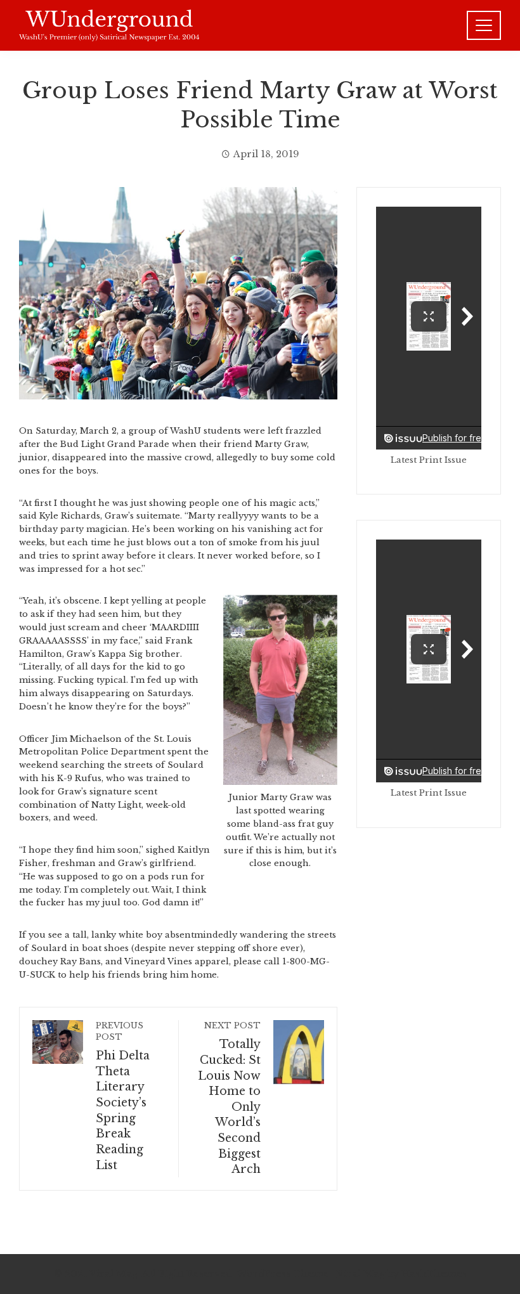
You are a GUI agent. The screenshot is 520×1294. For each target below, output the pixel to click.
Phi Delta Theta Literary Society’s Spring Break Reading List (123, 1096)
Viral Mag (361, 1273)
